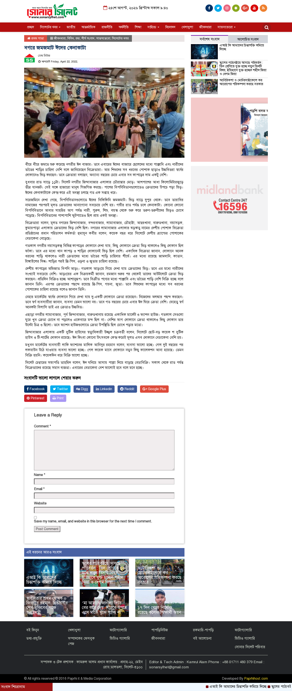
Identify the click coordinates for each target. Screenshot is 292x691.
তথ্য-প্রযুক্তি (34, 638)
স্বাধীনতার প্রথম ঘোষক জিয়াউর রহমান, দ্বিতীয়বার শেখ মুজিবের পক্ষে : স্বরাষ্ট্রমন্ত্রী (47, 605)
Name (39, 475)
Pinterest (37, 398)
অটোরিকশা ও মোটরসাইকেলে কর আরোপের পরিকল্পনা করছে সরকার (159, 575)
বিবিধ (70, 38)
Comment (42, 426)
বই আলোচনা (202, 638)
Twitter (62, 389)
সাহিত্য (152, 27)
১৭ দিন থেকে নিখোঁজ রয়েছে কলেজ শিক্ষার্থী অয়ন (159, 610)
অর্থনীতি (124, 27)
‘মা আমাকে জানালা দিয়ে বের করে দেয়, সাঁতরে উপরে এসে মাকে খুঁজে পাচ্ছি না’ (104, 607)
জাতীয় (71, 27)
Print (60, 398)
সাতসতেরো (225, 27)
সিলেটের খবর (49, 27)
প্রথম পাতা (37, 38)
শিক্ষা (138, 27)
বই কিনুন (32, 630)
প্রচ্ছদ (30, 27)
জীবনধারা (205, 27)
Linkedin (105, 389)
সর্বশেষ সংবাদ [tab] (210, 39)
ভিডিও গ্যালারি (120, 638)
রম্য (77, 38)
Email (39, 489)
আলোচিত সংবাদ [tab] (248, 39)
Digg (84, 389)
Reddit (129, 389)
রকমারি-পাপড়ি (203, 630)
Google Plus (156, 389)
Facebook (37, 389)
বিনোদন (170, 27)
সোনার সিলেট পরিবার (250, 647)
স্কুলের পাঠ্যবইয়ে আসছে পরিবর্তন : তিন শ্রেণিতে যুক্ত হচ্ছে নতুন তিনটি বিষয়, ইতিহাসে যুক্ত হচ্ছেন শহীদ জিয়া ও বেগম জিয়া (104, 573)
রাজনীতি (107, 27)
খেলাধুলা (187, 27)
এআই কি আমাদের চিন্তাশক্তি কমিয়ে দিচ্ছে (44, 580)
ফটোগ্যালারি (118, 630)
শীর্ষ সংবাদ (87, 38)
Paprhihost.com (256, 678)
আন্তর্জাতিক (88, 27)
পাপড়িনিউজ (159, 630)
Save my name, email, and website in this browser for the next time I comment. (93, 521)
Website (40, 503)
